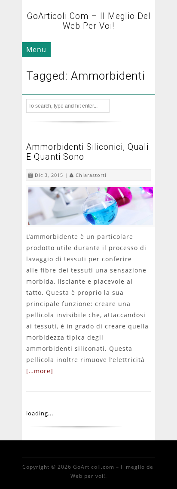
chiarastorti (91, 175)
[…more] (39, 371)
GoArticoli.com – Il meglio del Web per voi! (89, 21)
